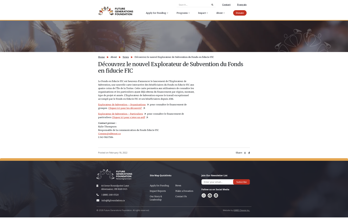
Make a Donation (184, 191)
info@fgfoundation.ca (113, 200)
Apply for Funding (159, 185)
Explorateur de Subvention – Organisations (122, 104)
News (126, 57)
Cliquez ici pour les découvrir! (125, 108)
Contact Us (181, 196)
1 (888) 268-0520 (110, 194)
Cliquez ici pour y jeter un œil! (128, 117)
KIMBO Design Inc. (242, 210)
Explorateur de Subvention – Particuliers (120, 113)
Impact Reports (158, 191)
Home (101, 57)
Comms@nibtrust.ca (109, 133)
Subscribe (241, 181)
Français (242, 4)
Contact (226, 4)
